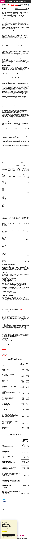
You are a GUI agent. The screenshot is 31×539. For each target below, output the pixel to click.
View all (29, 1)
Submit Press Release (17, 538)
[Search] (25, 8)
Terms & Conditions (24, 538)
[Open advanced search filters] (27, 8)
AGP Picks (2, 1)
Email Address (5, 531)
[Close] (15, 521)
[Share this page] (28, 8)
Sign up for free (9, 534)
